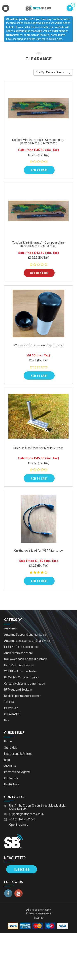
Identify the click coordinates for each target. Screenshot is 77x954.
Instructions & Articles (18, 753)
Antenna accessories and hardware (27, 640)
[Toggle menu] (5, 8)
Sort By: (40, 72)
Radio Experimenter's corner (22, 695)
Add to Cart (39, 170)
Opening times (18, 824)
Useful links (11, 784)
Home (8, 741)
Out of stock (39, 273)
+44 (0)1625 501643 (22, 819)
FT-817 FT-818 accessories (21, 646)
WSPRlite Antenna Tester (20, 671)
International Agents (17, 772)
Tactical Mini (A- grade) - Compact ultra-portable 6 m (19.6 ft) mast (38, 141)
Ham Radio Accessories (19, 665)
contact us (38, 22)
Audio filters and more (18, 653)
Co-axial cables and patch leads (24, 683)
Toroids (9, 702)
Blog (7, 759)
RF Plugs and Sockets (18, 689)
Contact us (11, 778)
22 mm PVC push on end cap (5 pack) (39, 345)
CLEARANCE (12, 714)
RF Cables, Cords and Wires (21, 677)
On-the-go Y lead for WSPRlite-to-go (38, 550)
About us (10, 766)
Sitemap (39, 917)
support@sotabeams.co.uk (26, 814)
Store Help (11, 747)
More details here (52, 38)
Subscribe (21, 869)
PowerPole (11, 708)
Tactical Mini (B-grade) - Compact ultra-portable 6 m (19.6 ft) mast (38, 244)
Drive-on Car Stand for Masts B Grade (38, 448)
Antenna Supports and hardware (25, 634)
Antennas (10, 628)
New (7, 720)
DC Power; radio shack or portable (26, 659)
